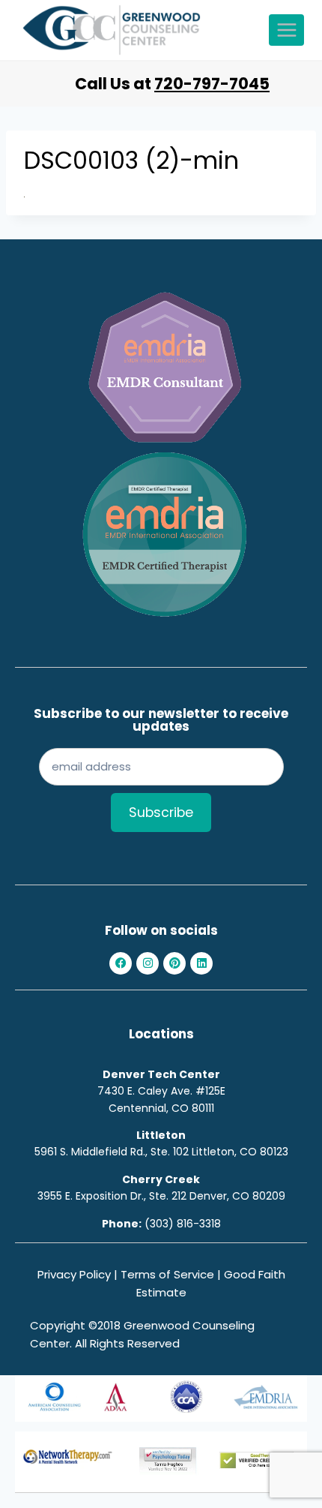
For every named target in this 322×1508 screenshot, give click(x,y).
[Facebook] (120, 963)
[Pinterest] (174, 963)
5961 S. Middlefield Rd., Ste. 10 (108, 1151)
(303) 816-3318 (183, 1223)
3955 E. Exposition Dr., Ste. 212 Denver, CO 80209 (161, 1195)
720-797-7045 (212, 84)
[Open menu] (286, 29)
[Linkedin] (201, 963)
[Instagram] (147, 963)
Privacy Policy (74, 1274)
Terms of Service (167, 1274)
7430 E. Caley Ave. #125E (161, 1090)
